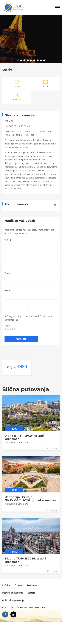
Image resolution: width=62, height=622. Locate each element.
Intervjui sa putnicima (12, 592)
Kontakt (31, 592)
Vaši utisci (9, 240)
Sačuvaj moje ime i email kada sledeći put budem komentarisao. (29, 318)
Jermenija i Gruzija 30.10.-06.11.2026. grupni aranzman (30, 498)
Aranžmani (32, 585)
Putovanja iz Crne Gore (16, 442)
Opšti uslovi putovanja (13, 600)
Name (8, 290)
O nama (19, 585)
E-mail (8, 273)
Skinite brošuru (54, 205)
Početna (6, 585)
